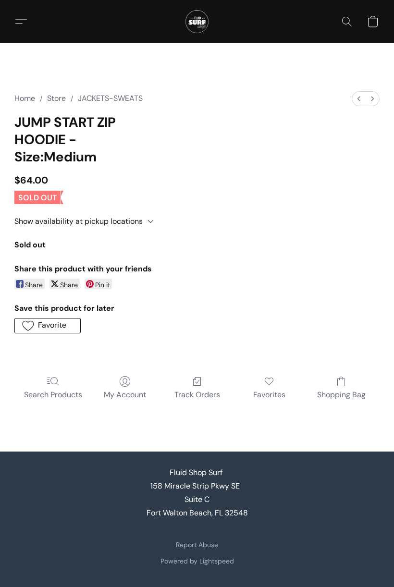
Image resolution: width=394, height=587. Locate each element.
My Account (125, 395)
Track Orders (197, 395)
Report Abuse (197, 544)
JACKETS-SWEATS (110, 98)
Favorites (269, 395)
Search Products (53, 395)
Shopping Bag (341, 395)
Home (24, 98)
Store (56, 98)
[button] (197, 21)
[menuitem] (359, 99)
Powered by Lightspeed (197, 561)
